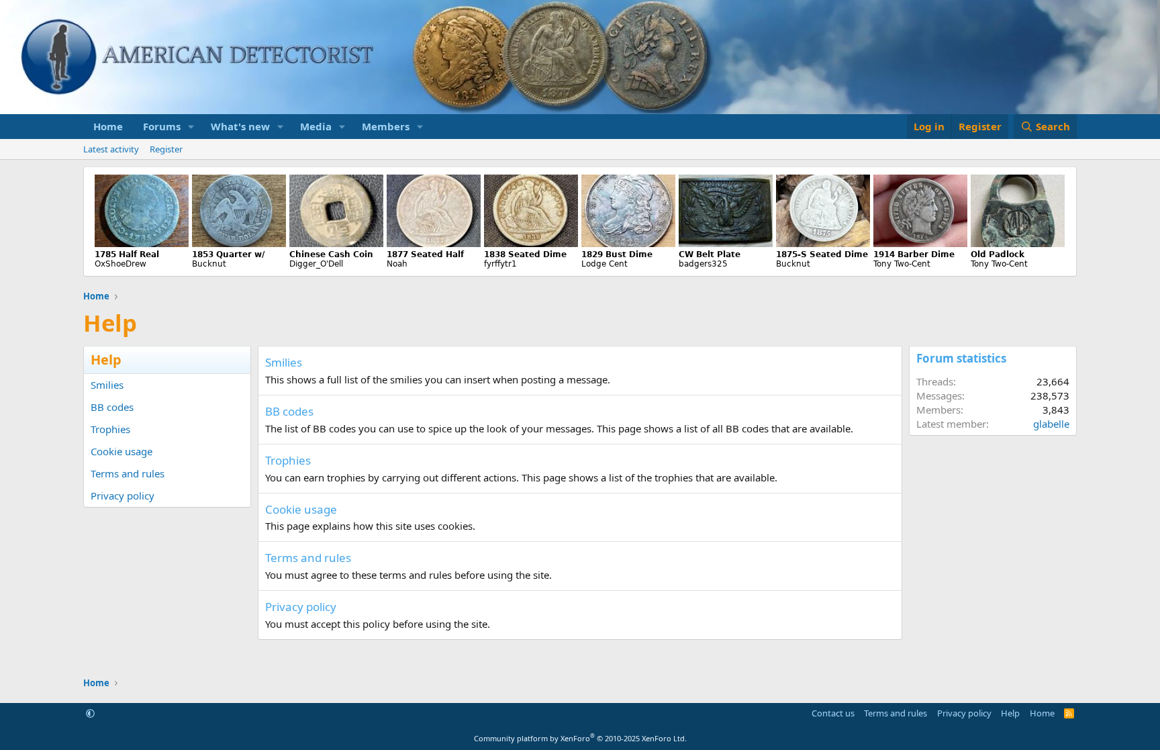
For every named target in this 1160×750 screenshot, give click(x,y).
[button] (191, 126)
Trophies (110, 429)
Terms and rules (127, 473)
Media (316, 126)
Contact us (833, 713)
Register (166, 149)
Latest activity (111, 149)
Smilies (107, 384)
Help (1010, 713)
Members (385, 126)
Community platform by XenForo (580, 738)
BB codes (112, 407)
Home (108, 126)
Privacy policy (122, 495)
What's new (240, 126)
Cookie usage (121, 451)
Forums (162, 126)
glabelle (1051, 423)
